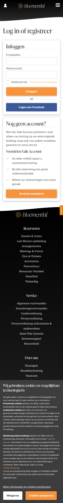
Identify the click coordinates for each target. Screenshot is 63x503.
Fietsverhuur (31, 266)
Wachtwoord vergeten (43, 82)
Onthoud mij (19, 82)
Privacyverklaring (31, 318)
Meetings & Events (31, 251)
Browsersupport (31, 338)
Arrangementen (31, 246)
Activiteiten (31, 261)
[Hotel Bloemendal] (31, 7)
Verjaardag (31, 281)
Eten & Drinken (31, 256)
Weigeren (13, 495)
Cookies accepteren (41, 495)
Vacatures (31, 375)
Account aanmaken (31, 193)
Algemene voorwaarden (31, 303)
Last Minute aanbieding (31, 241)
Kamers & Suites (31, 236)
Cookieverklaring (11, 468)
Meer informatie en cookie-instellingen (27, 487)
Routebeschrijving (31, 370)
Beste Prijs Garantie (31, 333)
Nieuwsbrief (31, 343)
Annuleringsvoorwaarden (31, 308)
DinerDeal (32, 276)
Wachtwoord (14, 68)
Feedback (61, 210)
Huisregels (31, 365)
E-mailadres (13, 55)
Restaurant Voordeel (31, 271)
